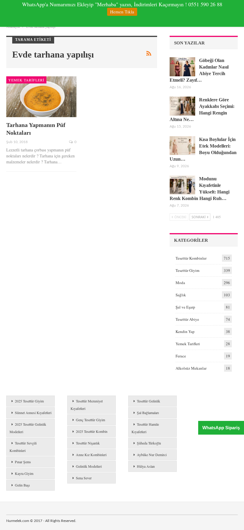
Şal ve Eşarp (185, 307)
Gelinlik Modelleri (89, 466)
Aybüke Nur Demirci (152, 454)
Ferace (181, 356)
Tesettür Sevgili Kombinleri (23, 447)
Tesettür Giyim (187, 270)
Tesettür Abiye (187, 319)
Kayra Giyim (24, 473)
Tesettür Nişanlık (88, 443)
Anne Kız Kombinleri (91, 454)
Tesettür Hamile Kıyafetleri (145, 428)
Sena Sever (84, 477)
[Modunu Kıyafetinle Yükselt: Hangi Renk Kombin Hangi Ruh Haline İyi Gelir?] (182, 185)
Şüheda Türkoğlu (149, 443)
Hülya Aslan (146, 466)
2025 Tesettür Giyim (29, 401)
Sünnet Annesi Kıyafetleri (33, 412)
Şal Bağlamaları (148, 412)
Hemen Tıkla (122, 12)
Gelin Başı (22, 485)
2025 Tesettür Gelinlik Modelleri (28, 428)
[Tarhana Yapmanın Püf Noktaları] (41, 96)
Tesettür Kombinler (191, 258)
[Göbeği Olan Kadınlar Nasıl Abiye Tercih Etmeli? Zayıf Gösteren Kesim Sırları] (182, 66)
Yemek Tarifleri (26, 80)
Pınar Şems (23, 461)
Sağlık (181, 294)
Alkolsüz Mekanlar (191, 368)
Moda (180, 282)
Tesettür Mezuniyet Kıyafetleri (87, 405)
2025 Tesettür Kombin (91, 431)
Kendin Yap (185, 331)
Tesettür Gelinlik (148, 401)
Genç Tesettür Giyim (90, 419)
